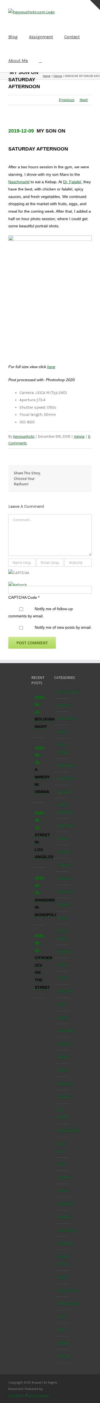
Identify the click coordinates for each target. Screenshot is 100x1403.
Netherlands (62, 1130)
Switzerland (62, 1303)
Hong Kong (62, 934)
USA (61, 1329)
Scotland (62, 1203)
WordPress (16, 1395)
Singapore (62, 1230)
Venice (62, 1342)
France (62, 864)
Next (83, 100)
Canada (62, 791)
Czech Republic (62, 808)
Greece (62, 904)
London (62, 1043)
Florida (62, 851)
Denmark (62, 825)
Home (62, 917)
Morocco (62, 1083)
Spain (62, 1276)
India (62, 964)
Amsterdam (62, 691)
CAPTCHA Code (22, 597)
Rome (62, 1190)
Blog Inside (62, 748)
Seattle (62, 1216)
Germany (62, 891)
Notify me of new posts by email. (63, 627)
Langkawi (62, 1030)
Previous (66, 100)
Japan (62, 1017)
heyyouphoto (23, 436)
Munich (62, 1096)
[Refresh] (17, 585)
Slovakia (62, 1243)
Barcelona (62, 717)
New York (61, 1147)
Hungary (62, 951)
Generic (62, 877)
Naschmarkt (18, 182)
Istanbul (62, 990)
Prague (62, 1177)
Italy (62, 1004)
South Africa (62, 1260)
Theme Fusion (38, 1395)
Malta (62, 1056)
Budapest (62, 765)
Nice (61, 1164)
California (62, 778)
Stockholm (62, 1290)
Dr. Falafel (72, 182)
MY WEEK (62, 1113)
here (51, 367)
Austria (62, 704)
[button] (40, 60)
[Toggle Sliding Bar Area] (95, 5)
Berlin (62, 731)
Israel (62, 977)
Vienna (79, 436)
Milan (62, 1070)
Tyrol (62, 1316)
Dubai (62, 838)
